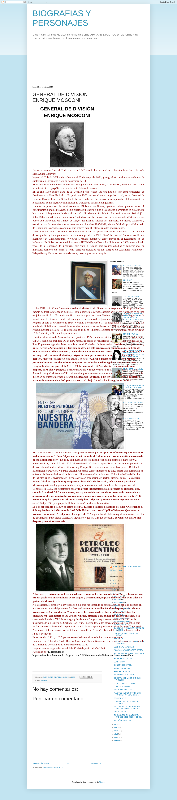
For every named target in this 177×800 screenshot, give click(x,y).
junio (116, 728)
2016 (114, 590)
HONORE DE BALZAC (122, 672)
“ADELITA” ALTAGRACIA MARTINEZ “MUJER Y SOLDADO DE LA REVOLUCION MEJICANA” (133, 316)
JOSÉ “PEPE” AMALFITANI (124, 647)
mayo (116, 731)
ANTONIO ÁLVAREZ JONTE (124, 675)
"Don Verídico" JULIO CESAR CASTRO (129, 650)
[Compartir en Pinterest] (91, 677)
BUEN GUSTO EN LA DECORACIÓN (127, 567)
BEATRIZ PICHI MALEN (123, 690)
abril (116, 734)
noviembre (118, 596)
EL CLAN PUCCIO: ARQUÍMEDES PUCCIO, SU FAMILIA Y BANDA (127, 708)
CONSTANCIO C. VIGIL (132, 419)
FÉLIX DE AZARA (120, 698)
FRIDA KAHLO (119, 639)
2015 (114, 593)
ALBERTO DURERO (122, 668)
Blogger (102, 782)
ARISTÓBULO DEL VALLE (133, 402)
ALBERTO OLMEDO (131, 297)
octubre (117, 599)
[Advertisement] (88, 62)
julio (116, 724)
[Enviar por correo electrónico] (81, 677)
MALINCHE (127, 280)
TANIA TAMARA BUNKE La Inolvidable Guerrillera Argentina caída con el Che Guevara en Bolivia (133, 353)
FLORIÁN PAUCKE (130, 334)
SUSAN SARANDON (122, 609)
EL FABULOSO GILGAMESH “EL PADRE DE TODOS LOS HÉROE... (128, 716)
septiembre (118, 603)
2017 (114, 587)
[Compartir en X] (86, 677)
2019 (114, 580)
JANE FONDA (119, 615)
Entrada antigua (95, 763)
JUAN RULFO (119, 662)
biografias (44, 680)
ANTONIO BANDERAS (122, 621)
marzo (116, 737)
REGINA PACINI (120, 712)
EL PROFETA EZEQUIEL (132, 266)
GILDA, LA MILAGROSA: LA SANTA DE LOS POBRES (133, 387)
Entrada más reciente (41, 763)
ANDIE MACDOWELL (122, 618)
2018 (114, 584)
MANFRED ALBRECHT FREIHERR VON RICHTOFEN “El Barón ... (127, 694)
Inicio (69, 763)
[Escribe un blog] (83, 677)
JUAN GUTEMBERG (122, 686)
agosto (117, 606)
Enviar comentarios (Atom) (53, 767)
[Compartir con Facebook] (88, 677)
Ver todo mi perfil (116, 570)
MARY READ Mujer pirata (133, 369)
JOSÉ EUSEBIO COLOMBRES (125, 683)
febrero (117, 741)
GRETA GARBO (120, 612)
